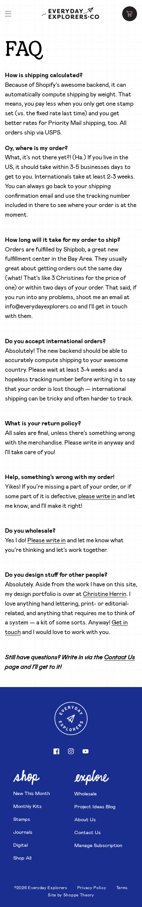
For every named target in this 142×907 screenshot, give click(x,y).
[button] (8, 14)
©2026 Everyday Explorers (40, 887)
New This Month (31, 793)
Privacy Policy (91, 887)
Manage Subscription (98, 845)
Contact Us (87, 832)
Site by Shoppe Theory (71, 894)
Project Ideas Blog (95, 806)
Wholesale (85, 793)
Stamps (21, 819)
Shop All (22, 858)
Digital (20, 845)
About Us (85, 819)
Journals (22, 832)
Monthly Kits (27, 806)
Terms (122, 887)
